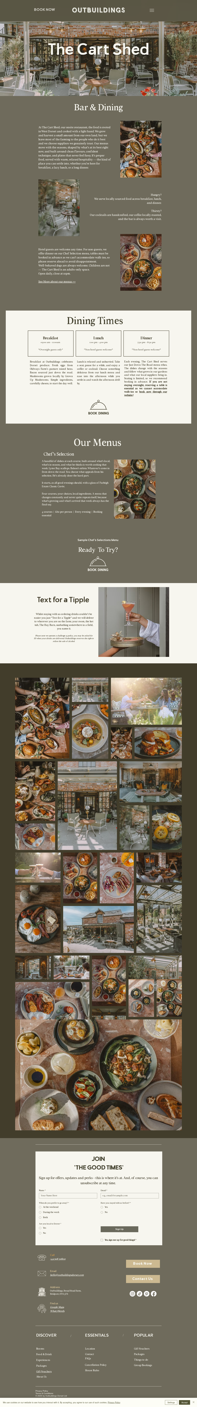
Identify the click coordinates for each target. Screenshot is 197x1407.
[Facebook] (153, 1294)
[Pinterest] (146, 1294)
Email (104, 1191)
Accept (184, 1402)
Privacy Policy (114, 1402)
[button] (45, 10)
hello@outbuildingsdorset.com (67, 1275)
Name (42, 1191)
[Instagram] (132, 1294)
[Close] (193, 1402)
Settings (171, 1402)
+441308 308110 (57, 1259)
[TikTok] (139, 1294)
